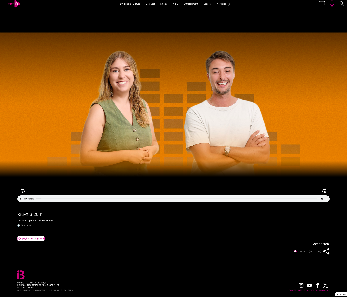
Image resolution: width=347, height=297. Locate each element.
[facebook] (317, 285)
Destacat (150, 3)
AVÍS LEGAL (303, 290)
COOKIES (291, 290)
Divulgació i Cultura (130, 3)
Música (164, 3)
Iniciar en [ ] (310, 251)
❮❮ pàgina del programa (31, 238)
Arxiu (175, 3)
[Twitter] (325, 285)
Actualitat (222, 3)
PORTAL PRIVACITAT (320, 290)
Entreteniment (191, 3)
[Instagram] (301, 285)
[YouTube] (309, 285)
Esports (207, 3)
